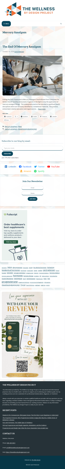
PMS (48, 278)
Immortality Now (53, 276)
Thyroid (22, 285)
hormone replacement (7, 276)
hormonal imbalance (44, 273)
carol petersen (49, 270)
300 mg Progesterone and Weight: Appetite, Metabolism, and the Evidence (24, 425)
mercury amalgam (11, 129)
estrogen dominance (19, 273)
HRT (40, 276)
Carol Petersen (19, 52)
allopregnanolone (17, 267)
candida (40, 270)
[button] (61, 23)
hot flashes (36, 276)
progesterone (10, 281)
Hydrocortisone (45, 276)
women (48, 285)
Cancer (35, 270)
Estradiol (4, 273)
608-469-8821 (11, 443)
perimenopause (31, 278)
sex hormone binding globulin (37, 282)
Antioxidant (25, 267)
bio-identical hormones (39, 267)
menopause (18, 278)
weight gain (37, 285)
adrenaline (4, 267)
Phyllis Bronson (39, 278)
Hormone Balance (54, 273)
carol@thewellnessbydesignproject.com (17, 447)
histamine (36, 273)
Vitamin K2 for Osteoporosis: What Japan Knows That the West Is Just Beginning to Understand (30, 415)
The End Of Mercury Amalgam (22, 46)
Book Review (23, 270)
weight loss (43, 285)
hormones (18, 275)
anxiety (31, 267)
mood (24, 278)
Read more (41, 109)
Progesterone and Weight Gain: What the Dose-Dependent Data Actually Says (25, 428)
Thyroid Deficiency (30, 285)
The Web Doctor (36, 460)
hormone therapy (28, 276)
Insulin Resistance (7, 278)
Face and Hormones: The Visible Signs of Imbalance (17, 422)
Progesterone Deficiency (23, 282)
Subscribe (7, 154)
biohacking (50, 267)
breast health (30, 270)
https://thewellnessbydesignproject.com (18, 452)
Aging (9, 267)
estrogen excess (29, 273)
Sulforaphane (47, 282)
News (20, 126)
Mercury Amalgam (11, 126)
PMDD (45, 278)
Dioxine (57, 270)
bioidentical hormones (11, 270)
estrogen (10, 273)
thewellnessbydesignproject (27, 129)
